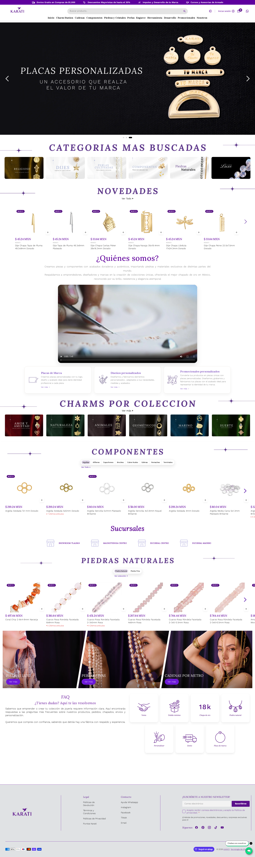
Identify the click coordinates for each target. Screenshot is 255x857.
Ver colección (120, 576)
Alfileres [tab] (96, 462)
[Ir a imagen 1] (124, 137)
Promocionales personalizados (197, 380)
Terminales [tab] (167, 462)
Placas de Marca (58, 380)
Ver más (126, 410)
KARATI (17, 243)
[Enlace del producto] (33, 230)
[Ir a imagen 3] (131, 137)
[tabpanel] (127, 496)
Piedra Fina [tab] (135, 571)
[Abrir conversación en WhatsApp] (247, 11)
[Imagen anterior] (7, 78)
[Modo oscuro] (210, 11)
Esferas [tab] (145, 462)
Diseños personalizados (127, 380)
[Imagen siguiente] (248, 78)
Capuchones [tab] (108, 462)
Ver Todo (126, 198)
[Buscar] (184, 11)
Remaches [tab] (155, 462)
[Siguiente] (245, 222)
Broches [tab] (120, 462)
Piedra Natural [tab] (121, 571)
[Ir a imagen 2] (128, 137)
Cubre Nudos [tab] (132, 462)
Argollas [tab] (86, 462)
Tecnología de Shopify (240, 849)
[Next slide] (245, 490)
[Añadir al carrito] (48, 232)
